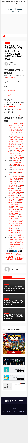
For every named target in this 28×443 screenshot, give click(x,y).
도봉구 (14, 127)
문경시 (20, 228)
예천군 (8, 234)
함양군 (16, 225)
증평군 (12, 193)
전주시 (8, 213)
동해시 (20, 176)
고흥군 (21, 197)
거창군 (17, 214)
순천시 (20, 200)
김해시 (8, 216)
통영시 (16, 223)
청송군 (12, 235)
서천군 (12, 188)
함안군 (12, 225)
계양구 (18, 160)
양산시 (12, 218)
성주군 (16, 230)
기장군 (22, 150)
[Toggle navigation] (14, 35)
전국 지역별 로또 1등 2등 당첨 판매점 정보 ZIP (16, 411)
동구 (11, 151)
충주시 (8, 195)
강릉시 (12, 176)
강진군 (13, 197)
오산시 (16, 144)
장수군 (20, 211)
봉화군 (8, 230)
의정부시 (13, 146)
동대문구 (19, 127)
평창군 (19, 181)
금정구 (18, 150)
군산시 (17, 207)
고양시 (16, 136)
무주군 (12, 209)
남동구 (8, 162)
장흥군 (16, 204)
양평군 (20, 143)
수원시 (12, 141)
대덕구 (14, 165)
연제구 (8, 155)
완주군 (8, 211)
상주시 (12, 230)
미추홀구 (16, 162)
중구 (8, 134)
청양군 (20, 190)
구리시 (15, 137)
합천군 (20, 225)
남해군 (12, 216)
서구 (18, 153)
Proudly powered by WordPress (9, 406)
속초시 (11, 178)
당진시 (12, 186)
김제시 (21, 207)
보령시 (16, 186)
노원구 (10, 127)
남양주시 (12, 139)
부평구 (20, 162)
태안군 (12, 190)
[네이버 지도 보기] (10, 77)
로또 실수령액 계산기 (10, 90)
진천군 (16, 193)
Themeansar (13, 408)
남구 (8, 151)
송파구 (16, 130)
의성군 (20, 234)
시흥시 (16, 141)
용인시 (20, 144)
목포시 (8, 200)
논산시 (8, 186)
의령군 (16, 218)
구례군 (12, 199)
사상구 (10, 153)
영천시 (20, 232)
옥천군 (17, 192)
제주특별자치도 (6, 284)
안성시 (8, 143)
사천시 (20, 216)
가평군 (12, 136)
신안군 (8, 202)
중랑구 (11, 134)
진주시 (20, 218)
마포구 (11, 129)
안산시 (20, 141)
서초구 (20, 129)
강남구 (11, 123)
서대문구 (16, 129)
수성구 (17, 158)
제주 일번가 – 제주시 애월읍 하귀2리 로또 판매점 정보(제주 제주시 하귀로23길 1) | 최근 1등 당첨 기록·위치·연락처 (19, 257)
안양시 (12, 143)
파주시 (21, 146)
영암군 (20, 202)
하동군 (8, 225)
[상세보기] (19, 109)
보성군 (16, 200)
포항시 (20, 235)
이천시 (17, 146)
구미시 (8, 228)
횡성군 (15, 183)
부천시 (21, 139)
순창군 (20, 209)
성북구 (12, 130)
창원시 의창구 (17, 220)
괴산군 (20, 195)
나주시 (16, 199)
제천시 (8, 193)
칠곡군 (16, 235)
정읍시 (12, 213)
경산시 (12, 227)
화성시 (20, 148)
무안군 (12, 200)
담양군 (20, 199)
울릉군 (12, 234)
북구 (11, 158)
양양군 (19, 178)
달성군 (21, 157)
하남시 (16, 148)
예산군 (20, 188)
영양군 (12, 232)
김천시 (16, 228)
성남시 (8, 141)
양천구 (20, 130)
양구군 (15, 178)
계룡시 (13, 185)
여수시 (12, 202)
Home (4, 411)
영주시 (16, 232)
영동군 (12, 195)
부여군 (20, 186)
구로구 (18, 125)
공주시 (17, 185)
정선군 (19, 179)
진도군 (20, 204)
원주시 (11, 179)
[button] (24, 35)
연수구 (11, 164)
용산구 (13, 132)
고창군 (12, 207)
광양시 (8, 199)
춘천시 (11, 181)
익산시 (12, 211)
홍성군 (16, 190)
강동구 (15, 123)
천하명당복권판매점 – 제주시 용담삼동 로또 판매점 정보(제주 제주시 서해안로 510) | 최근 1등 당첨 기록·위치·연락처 (10, 257)
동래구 (15, 151)
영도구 (12, 155)
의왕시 (8, 146)
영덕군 (8, 232)
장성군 (12, 204)
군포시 (19, 137)
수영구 (21, 153)
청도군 (8, 235)
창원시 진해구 (10, 220)
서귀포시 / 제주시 (18, 248)
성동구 (8, 130)
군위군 (12, 228)
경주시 (17, 227)
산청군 (8, 218)
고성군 (16, 176)
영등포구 (9, 132)
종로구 (21, 132)
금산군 (21, 185)
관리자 (12, 62)
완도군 (8, 204)
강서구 (14, 150)
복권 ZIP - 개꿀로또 (14, 9)
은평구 (17, 132)
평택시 (8, 148)
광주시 (11, 137)
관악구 (10, 125)
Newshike (22, 406)
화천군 (11, 183)
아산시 (16, 188)
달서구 (17, 157)
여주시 (8, 144)
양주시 (16, 143)
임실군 (16, 211)
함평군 (8, 206)
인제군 (15, 179)
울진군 (16, 234)
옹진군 (15, 164)
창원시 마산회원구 (17, 221)
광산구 (14, 172)
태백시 (15, 181)
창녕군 (20, 223)
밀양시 (16, 216)
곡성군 (17, 197)
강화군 (14, 160)
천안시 (8, 190)
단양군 (16, 195)
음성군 (21, 192)
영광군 (16, 202)
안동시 (20, 230)
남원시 (8, 209)
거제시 (13, 214)
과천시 (20, 136)
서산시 (8, 188)
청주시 (20, 193)
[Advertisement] (14, 24)
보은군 (13, 192)
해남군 (12, 206)
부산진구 (20, 151)
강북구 (19, 123)
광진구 (14, 125)
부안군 (16, 209)
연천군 (12, 144)
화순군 (16, 206)
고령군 (21, 227)
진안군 (16, 213)
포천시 (12, 148)
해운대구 (20, 155)
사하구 (14, 153)
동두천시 (17, 139)
